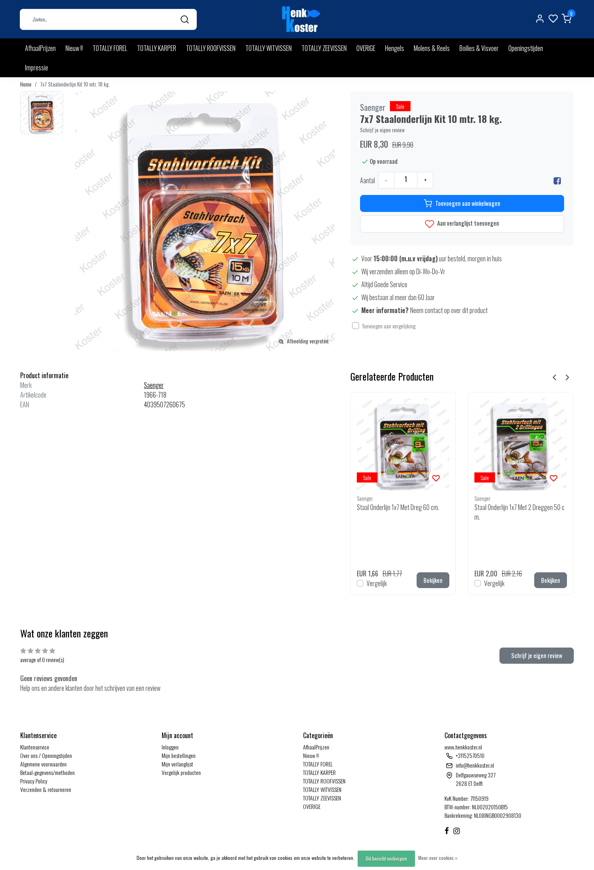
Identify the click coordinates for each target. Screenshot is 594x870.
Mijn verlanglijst (177, 764)
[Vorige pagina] (554, 376)
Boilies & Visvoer (479, 48)
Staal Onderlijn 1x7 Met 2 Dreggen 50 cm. (519, 512)
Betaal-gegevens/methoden (47, 772)
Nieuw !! (74, 48)
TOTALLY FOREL (110, 48)
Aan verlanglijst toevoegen (467, 223)
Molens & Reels (432, 48)
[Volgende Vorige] (567, 376)
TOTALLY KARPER (156, 48)
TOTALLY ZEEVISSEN (324, 48)
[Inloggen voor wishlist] (436, 477)
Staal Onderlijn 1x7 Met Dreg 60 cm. (398, 507)
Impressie (36, 67)
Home (26, 84)
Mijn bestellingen (179, 755)
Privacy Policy (33, 781)
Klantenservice (34, 747)
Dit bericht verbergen (386, 858)
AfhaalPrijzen (40, 48)
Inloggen (170, 747)
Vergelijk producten (181, 772)
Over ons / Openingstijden (46, 755)
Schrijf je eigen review (382, 130)
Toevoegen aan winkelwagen (467, 203)
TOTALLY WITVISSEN (268, 48)
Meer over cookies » (437, 857)
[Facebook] (557, 180)
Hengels (394, 48)
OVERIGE (365, 48)
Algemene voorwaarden (43, 764)
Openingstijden (525, 48)
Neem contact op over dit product (449, 310)
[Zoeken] (184, 19)
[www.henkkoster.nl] (300, 19)
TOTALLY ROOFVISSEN (211, 48)
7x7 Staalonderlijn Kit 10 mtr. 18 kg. (75, 84)
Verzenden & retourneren (45, 789)
